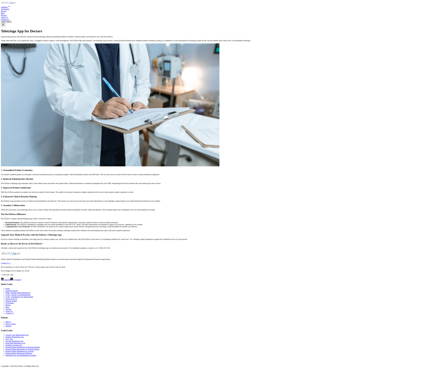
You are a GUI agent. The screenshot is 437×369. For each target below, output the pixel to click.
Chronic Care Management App (16, 335)
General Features (11, 291)
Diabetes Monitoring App (14, 337)
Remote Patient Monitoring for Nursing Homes (22, 349)
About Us (4, 17)
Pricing (3, 11)
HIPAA (8, 322)
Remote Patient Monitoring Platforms (18, 353)
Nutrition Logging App (13, 345)
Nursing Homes (11, 301)
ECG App (9, 339)
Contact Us (5, 19)
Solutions (4, 7)
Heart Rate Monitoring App (15, 343)
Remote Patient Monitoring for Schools (19, 351)
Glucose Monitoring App (14, 341)
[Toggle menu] (3, 25)
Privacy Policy (10, 324)
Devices (4, 15)
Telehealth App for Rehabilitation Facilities (20, 355)
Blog (2, 13)
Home (7, 289)
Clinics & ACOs (11, 299)
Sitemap (8, 326)
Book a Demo (6, 22)
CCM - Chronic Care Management (17, 295)
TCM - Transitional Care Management (19, 297)
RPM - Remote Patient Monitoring (17, 293)
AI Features (5, 9)
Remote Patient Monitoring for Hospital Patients (22, 347)
